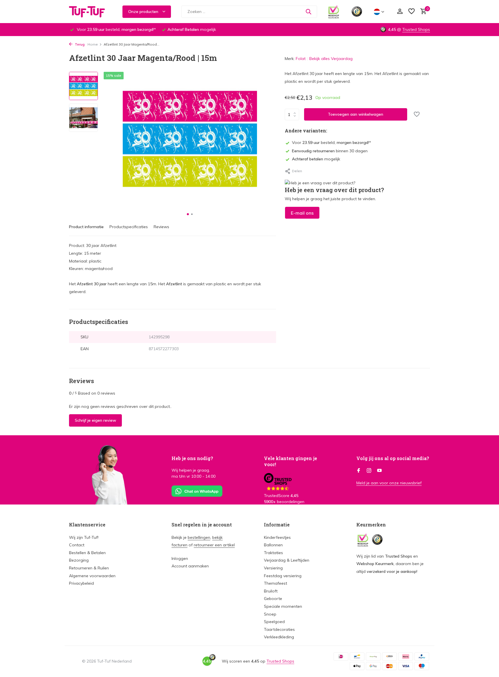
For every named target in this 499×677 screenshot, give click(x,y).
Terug (79, 44)
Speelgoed (274, 621)
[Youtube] (379, 470)
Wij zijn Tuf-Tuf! (83, 537)
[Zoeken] (308, 11)
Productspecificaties (128, 226)
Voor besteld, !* (331, 142)
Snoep (270, 614)
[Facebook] (358, 470)
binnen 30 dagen (330, 150)
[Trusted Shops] (356, 11)
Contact (76, 544)
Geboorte (273, 598)
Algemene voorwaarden (92, 575)
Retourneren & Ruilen (89, 568)
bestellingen (199, 537)
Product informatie (86, 226)
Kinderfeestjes (277, 537)
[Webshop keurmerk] (333, 11)
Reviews (161, 226)
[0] (422, 11)
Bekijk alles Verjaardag (331, 58)
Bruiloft (271, 591)
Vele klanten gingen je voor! (290, 461)
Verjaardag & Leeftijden (286, 560)
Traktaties (273, 552)
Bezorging (79, 560)
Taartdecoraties (279, 629)
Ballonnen (273, 544)
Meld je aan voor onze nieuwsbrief (389, 482)
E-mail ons (302, 212)
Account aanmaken (190, 566)
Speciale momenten (283, 606)
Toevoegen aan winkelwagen (355, 114)
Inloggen (180, 558)
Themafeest (275, 583)
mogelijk (316, 159)
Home (92, 44)
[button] (188, 214)
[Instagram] (369, 470)
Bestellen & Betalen (87, 552)
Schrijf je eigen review (95, 420)
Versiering (273, 568)
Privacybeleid (81, 583)
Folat (301, 58)
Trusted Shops (416, 29)
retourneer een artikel (214, 544)
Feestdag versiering (282, 575)
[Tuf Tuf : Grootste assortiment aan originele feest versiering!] (90, 11)
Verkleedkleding (279, 637)
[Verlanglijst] (411, 11)
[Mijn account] (400, 11)
